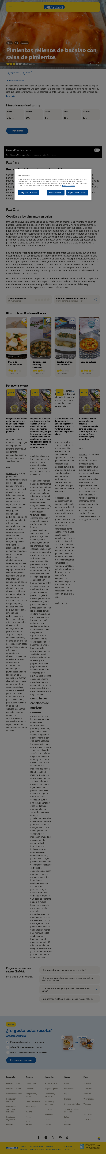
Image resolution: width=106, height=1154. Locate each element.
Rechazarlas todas (56, 193)
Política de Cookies (68, 186)
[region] (53, 184)
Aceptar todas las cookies (77, 193)
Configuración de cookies (29, 193)
